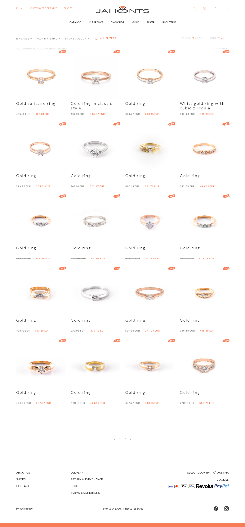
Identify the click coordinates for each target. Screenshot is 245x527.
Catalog (75, 22)
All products (26, 48)
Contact (22, 486)
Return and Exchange (87, 479)
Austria (223, 472)
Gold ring (135, 103)
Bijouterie (169, 22)
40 (196, 38)
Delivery (77, 472)
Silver (151, 22)
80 (201, 38)
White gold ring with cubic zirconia (202, 105)
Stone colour (76, 38)
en (18, 8)
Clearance (96, 22)
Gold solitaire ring (36, 103)
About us (23, 472)
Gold (135, 22)
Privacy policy (24, 508)
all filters (107, 38)
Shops (21, 479)
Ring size (23, 38)
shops (68, 8)
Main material (47, 38)
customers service (43, 8)
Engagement (58, 48)
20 (193, 38)
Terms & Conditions (85, 492)
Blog (74, 486)
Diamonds (117, 22)
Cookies (223, 479)
